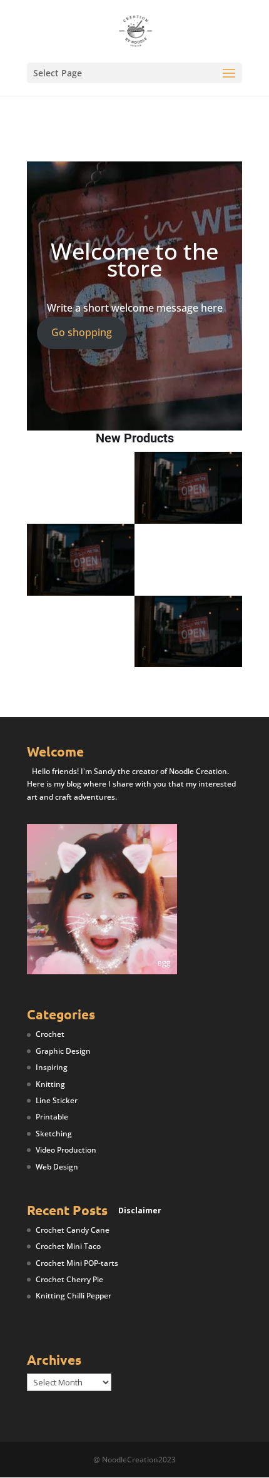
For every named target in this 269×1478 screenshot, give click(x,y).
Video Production (66, 1149)
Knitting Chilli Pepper (73, 1295)
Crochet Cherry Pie (69, 1279)
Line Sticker (57, 1100)
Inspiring (52, 1067)
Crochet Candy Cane (72, 1230)
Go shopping (81, 332)
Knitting (50, 1084)
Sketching (54, 1133)
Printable (52, 1116)
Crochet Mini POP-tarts (77, 1263)
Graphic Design (63, 1051)
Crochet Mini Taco (68, 1246)
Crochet (50, 1034)
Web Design (57, 1166)
